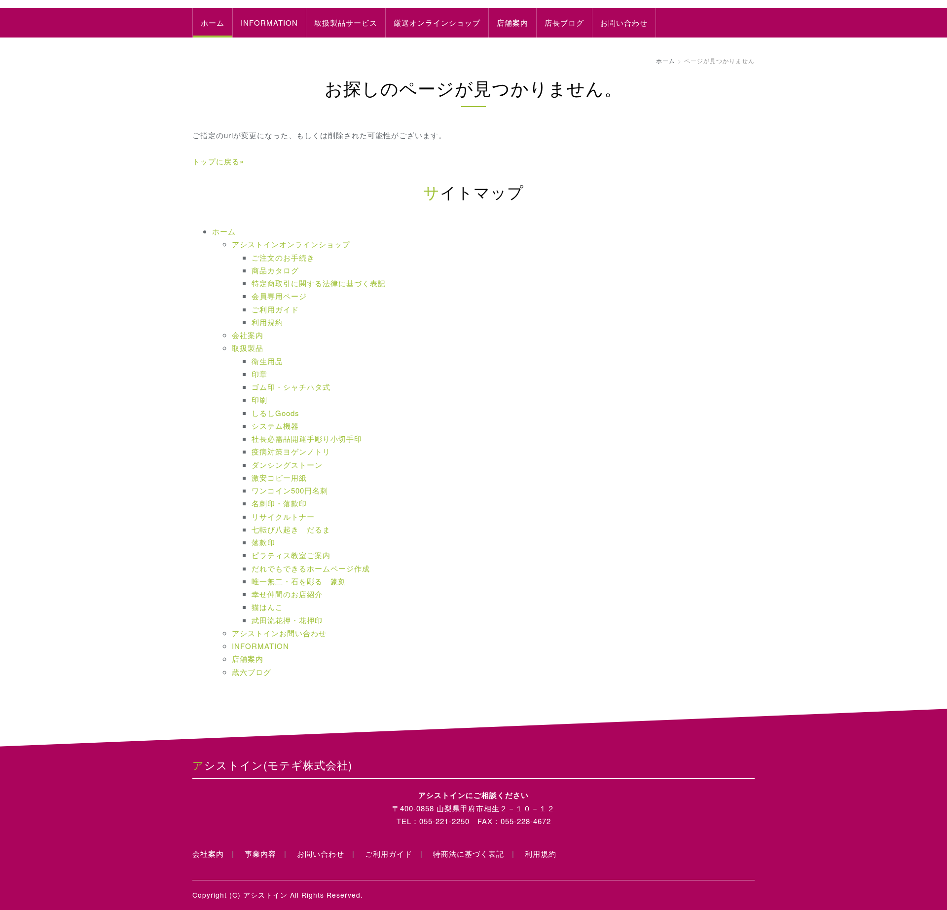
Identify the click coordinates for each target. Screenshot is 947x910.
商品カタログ (275, 270)
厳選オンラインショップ (437, 22)
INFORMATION (269, 22)
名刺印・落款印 (279, 503)
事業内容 (260, 853)
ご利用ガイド (275, 309)
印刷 (259, 399)
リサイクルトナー (283, 516)
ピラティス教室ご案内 (291, 555)
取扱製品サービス (345, 22)
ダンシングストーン (287, 464)
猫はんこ (267, 607)
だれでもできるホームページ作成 (311, 568)
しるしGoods (275, 413)
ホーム (212, 22)
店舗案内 (512, 22)
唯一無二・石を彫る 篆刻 (299, 581)
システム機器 (275, 425)
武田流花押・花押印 (287, 620)
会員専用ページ (279, 296)
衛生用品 (267, 361)
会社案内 (247, 335)
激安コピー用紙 (279, 477)
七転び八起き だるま (291, 529)
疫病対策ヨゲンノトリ (291, 451)
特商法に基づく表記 (468, 853)
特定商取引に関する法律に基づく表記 (319, 283)
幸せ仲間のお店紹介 (287, 594)
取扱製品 (247, 347)
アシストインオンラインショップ (291, 244)
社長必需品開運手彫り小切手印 (307, 438)
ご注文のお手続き (283, 257)
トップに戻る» (218, 161)
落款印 (263, 542)
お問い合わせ (624, 22)
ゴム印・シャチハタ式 (291, 386)
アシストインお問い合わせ (279, 633)
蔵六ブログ (251, 672)
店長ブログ (564, 22)
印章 (259, 374)
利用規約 (267, 322)
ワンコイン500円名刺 (290, 490)
